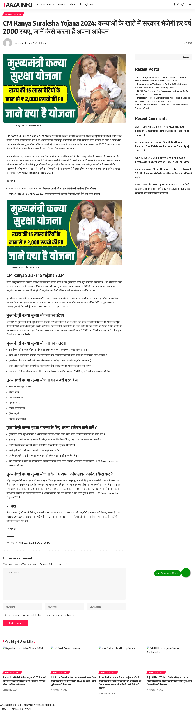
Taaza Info (17, 4)
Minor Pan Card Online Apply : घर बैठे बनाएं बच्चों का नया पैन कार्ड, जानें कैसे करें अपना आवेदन (54, 193)
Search (186, 57)
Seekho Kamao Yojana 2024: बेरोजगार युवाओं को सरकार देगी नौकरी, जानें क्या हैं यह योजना (52, 188)
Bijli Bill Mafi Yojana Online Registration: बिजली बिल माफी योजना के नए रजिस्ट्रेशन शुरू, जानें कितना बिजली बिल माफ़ (169, 681)
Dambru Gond (142, 169)
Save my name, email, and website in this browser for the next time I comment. (42, 615)
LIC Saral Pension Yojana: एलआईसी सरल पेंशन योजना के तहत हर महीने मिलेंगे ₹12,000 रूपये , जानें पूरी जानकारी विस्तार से (73, 681)
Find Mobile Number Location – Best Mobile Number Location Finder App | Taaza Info (162, 130)
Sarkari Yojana (13, 14)
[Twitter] (178, 4)
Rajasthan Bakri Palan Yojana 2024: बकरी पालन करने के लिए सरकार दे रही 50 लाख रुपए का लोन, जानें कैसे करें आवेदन (24, 681)
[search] (182, 4)
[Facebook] (174, 4)
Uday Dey (140, 184)
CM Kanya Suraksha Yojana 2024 (34, 543)
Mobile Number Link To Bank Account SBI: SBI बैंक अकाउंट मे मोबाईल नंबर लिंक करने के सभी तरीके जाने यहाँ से (163, 173)
